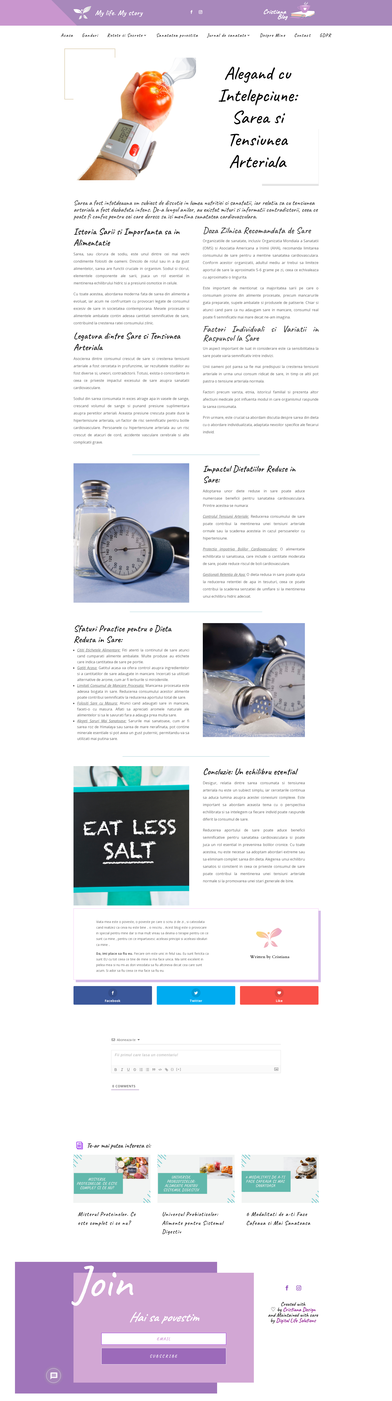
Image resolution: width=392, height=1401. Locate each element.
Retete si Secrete (125, 36)
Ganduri (90, 36)
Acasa (67, 36)
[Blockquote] (154, 1069)
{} (172, 1069)
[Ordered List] (141, 1069)
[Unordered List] (147, 1069)
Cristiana (280, 957)
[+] (178, 1069)
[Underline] (128, 1069)
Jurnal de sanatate (226, 36)
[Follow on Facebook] (191, 12)
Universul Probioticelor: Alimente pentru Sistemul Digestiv (192, 1222)
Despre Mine (272, 36)
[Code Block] (160, 1069)
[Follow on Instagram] (200, 12)
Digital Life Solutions (296, 1320)
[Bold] (116, 1069)
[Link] (166, 1069)
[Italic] (122, 1069)
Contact (302, 36)
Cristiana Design (299, 1309)
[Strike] (135, 1069)
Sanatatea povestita (177, 36)
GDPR (325, 36)
